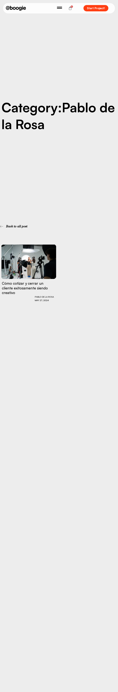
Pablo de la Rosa (44, 296)
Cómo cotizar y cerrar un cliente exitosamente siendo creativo (25, 288)
